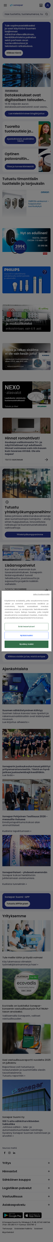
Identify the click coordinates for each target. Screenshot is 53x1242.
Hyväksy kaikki (26, 644)
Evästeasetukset (26, 626)
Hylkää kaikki (26, 635)
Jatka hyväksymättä (41, 594)
